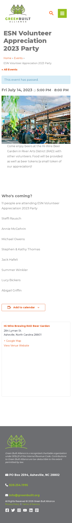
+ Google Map (12, 340)
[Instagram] (19, 510)
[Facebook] (7, 510)
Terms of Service (31, 504)
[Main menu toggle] (62, 13)
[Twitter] (13, 510)
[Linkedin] (31, 510)
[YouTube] (25, 510)
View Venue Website (16, 345)
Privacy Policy (12, 504)
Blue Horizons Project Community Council (16, 411)
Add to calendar (24, 307)
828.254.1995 (18, 485)
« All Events (9, 69)
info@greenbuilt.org (24, 495)
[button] (51, 13)
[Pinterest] (37, 510)
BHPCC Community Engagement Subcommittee (53, 409)
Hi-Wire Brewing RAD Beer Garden (27, 326)
